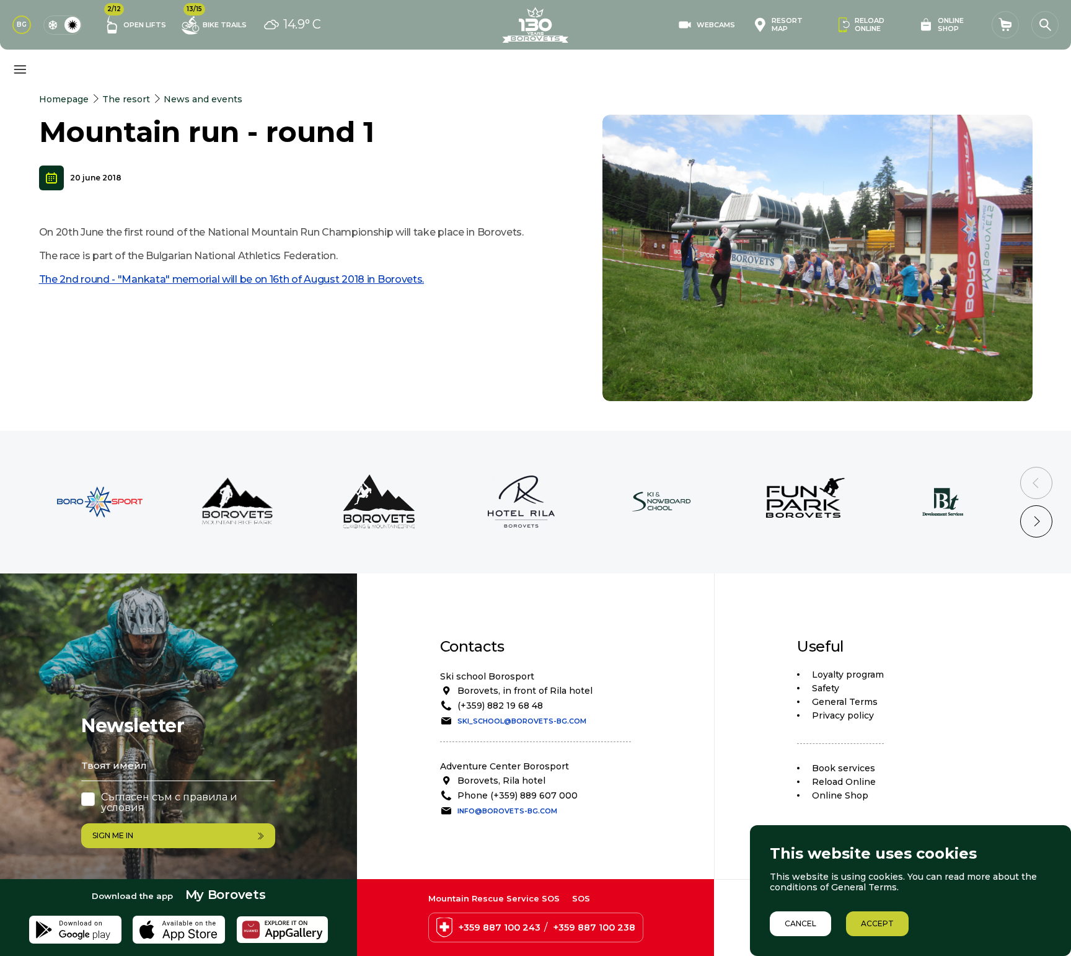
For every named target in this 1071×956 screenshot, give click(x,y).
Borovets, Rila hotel (501, 780)
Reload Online (844, 781)
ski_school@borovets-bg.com (521, 721)
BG (22, 24)
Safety (825, 688)
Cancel (800, 923)
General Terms (845, 701)
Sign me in (112, 835)
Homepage (64, 99)
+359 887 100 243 (499, 927)
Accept (877, 923)
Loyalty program (848, 674)
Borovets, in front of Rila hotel (525, 690)
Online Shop (840, 795)
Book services (843, 768)
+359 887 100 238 (594, 927)
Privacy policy (843, 715)
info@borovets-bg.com (507, 811)
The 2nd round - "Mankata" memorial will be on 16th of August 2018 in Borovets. (232, 279)
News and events (203, 99)
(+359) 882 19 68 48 (500, 705)
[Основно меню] (19, 69)
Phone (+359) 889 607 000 (517, 795)
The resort (126, 99)
